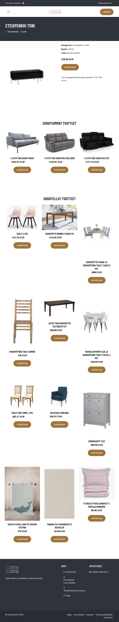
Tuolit (24, 31)
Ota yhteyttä (78, 614)
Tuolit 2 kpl (22, 233)
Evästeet (90, 614)
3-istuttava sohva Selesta (96, 158)
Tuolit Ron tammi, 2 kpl (22, 412)
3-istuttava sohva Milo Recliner (59, 158)
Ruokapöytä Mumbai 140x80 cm (59, 233)
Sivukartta (108, 617)
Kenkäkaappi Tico (96, 441)
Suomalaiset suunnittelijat (69, 581)
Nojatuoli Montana (59, 412)
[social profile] (23, 3)
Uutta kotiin (71, 572)
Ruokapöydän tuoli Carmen (22, 351)
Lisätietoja (70, 67)
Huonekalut (13, 31)
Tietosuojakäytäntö (104, 614)
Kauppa (106, 12)
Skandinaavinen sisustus (74, 590)
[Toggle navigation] (8, 11)
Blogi (68, 595)
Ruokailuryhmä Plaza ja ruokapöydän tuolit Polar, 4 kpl (97, 355)
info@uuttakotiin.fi (105, 3)
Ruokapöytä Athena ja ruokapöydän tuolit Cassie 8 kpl (96, 265)
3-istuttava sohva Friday (22, 158)
